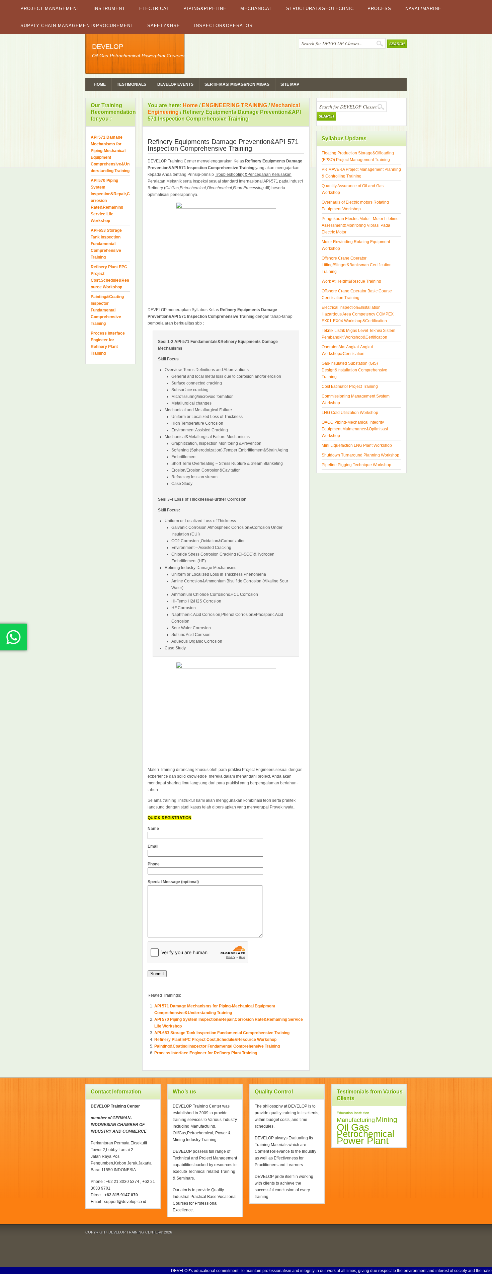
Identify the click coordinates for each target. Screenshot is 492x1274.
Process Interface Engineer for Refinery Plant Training (205, 1053)
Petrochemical (365, 1134)
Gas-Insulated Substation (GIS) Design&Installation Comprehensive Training (354, 370)
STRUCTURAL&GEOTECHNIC (320, 8)
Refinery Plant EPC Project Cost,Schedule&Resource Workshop (215, 1039)
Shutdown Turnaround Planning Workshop (360, 455)
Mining (386, 1119)
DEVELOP (107, 46)
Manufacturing (356, 1120)
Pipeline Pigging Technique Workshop (356, 465)
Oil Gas (353, 1127)
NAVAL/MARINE (423, 8)
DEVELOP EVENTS (175, 84)
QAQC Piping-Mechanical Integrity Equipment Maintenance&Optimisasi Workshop (355, 429)
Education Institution (353, 1113)
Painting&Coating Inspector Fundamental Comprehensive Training (217, 1046)
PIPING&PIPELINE (205, 8)
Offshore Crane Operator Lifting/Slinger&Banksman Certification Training (357, 265)
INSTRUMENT (109, 8)
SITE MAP (289, 84)
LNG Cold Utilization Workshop (350, 412)
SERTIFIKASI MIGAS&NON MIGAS (236, 84)
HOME (100, 84)
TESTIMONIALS (131, 84)
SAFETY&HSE (163, 25)
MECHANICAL (256, 8)
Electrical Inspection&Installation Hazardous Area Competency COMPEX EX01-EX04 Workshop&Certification (358, 314)
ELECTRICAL (154, 8)
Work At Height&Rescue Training (351, 281)
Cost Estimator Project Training (350, 386)
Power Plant (363, 1140)
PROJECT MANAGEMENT (50, 8)
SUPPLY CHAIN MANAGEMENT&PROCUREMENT (77, 25)
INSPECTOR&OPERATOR (223, 25)
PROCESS (379, 8)
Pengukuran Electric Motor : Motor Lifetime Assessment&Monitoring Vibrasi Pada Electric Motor (360, 225)
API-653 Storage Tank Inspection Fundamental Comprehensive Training (222, 1033)
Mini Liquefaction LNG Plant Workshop (357, 445)
